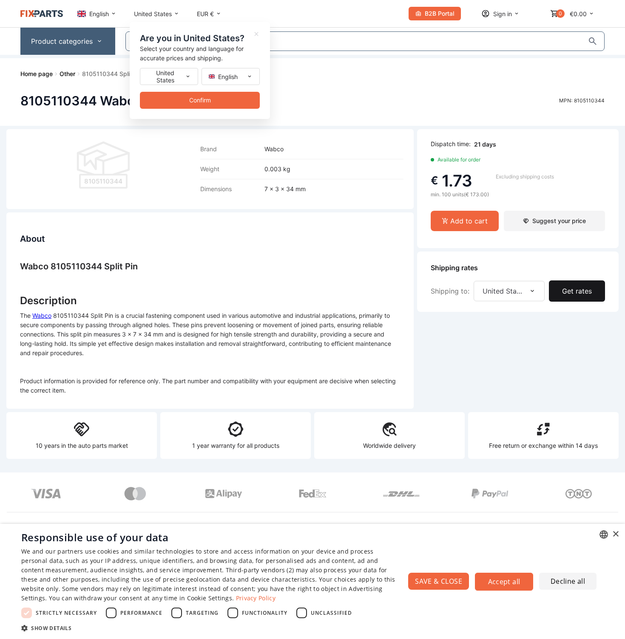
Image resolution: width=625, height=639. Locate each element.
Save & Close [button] (438, 581)
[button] (209, 628)
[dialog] (312, 581)
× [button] (615, 534)
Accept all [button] (504, 581)
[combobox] (603, 534)
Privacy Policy (256, 598)
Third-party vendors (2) (260, 570)
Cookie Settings (210, 598)
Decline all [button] (568, 581)
